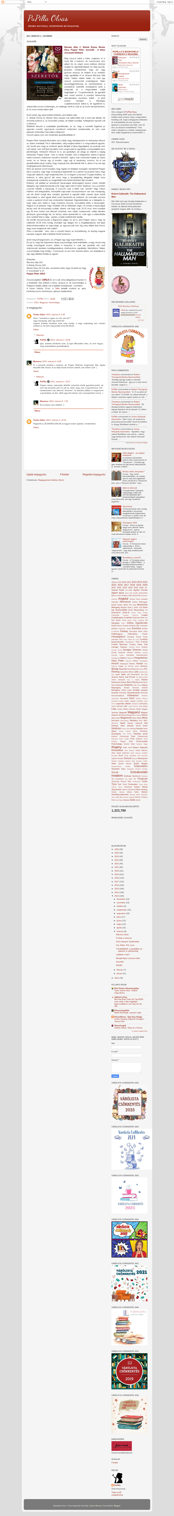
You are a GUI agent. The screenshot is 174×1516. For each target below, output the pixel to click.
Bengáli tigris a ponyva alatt (128, 958)
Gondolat (121, 653)
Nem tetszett (127, 726)
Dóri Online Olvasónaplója (126, 988)
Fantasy (124, 631)
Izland (141, 669)
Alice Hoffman (123, 596)
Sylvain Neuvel (124, 764)
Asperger (114, 602)
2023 (125, 588)
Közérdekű (124, 698)
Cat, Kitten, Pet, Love (125, 945)
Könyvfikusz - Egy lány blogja (128, 1017)
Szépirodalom (140, 766)
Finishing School (134, 637)
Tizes (114, 784)
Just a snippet (133, 680)
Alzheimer (144, 595)
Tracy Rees (143, 784)
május (119, 924)
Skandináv (133, 755)
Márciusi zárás (122, 935)
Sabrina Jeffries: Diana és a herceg (128, 1028)
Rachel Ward (129, 744)
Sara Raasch (129, 750)
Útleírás (121, 792)
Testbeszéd (136, 781)
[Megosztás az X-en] (67, 298)
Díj (146, 620)
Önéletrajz (143, 731)
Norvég (133, 729)
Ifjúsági (114, 669)
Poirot (145, 739)
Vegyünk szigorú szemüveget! (130, 540)
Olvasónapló (120, 1026)
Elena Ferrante (123, 626)
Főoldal (64, 474)
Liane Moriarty (117, 706)
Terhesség (115, 781)
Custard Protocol (130, 615)
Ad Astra (128, 590)
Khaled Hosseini (131, 688)
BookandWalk (121, 610)
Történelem (133, 784)
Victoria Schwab (128, 797)
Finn (121, 639)
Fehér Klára (142, 631)
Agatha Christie (140, 590)
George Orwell (116, 650)
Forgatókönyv (129, 642)
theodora (115, 375)
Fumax (133, 644)
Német (138, 726)
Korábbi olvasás (140, 690)
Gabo (139, 644)
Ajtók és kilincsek (130, 488)
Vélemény (144, 794)
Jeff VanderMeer (133, 674)
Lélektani (134, 703)
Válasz (36, 330)
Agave (114, 592)
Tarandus (144, 776)
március (120, 931)
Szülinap (127, 776)
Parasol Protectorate (120, 736)
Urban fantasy (141, 789)
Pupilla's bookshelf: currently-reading (126, 52)
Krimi (131, 698)
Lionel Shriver (133, 706)
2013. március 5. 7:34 (58, 401)
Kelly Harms (137, 685)
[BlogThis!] (65, 298)
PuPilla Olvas (48, 18)
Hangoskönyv (140, 658)
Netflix (145, 726)
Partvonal (114, 739)
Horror (132, 664)
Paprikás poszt (140, 734)
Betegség (115, 607)
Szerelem (115, 769)
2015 (113, 585)
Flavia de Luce (133, 639)
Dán (146, 617)
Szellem (127, 766)
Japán (117, 674)
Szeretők (120, 962)
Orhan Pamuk (124, 731)
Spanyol (134, 758)
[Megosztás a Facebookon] (70, 298)
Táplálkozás (136, 776)
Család (144, 615)
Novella (139, 729)
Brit (146, 610)
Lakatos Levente (136, 701)
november (121, 903)
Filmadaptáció (118, 636)
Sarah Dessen (135, 753)
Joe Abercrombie (141, 677)
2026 (141, 588)
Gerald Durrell (124, 78)
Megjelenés (126, 717)
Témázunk (142, 778)
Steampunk (142, 758)
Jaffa (57, 288)
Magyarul (44, 303)
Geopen (144, 647)
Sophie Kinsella (117, 758)
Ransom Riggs (141, 744)
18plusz (114, 582)
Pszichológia (54, 303)
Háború (123, 658)
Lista (113, 709)
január (120, 973)
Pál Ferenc (127, 734)
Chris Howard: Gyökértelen (127, 942)
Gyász (121, 655)
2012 (134, 582)
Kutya (127, 701)
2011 (129, 582)
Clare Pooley (142, 612)
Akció (127, 593)
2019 (138, 585)
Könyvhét (144, 693)
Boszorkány (139, 610)
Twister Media (140, 787)
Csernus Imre (138, 618)
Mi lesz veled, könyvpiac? (134, 472)
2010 (124, 582)
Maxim (144, 715)
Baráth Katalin (116, 605)
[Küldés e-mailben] (62, 298)
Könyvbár (122, 693)
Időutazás (143, 666)
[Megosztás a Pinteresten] (72, 298)
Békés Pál (128, 605)
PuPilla (40, 299)
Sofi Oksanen (142, 755)
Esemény (136, 628)
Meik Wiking (137, 718)
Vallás (136, 792)
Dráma (130, 623)
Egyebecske (141, 623)
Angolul (123, 598)
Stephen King (130, 761)
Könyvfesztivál (133, 693)
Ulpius (124, 790)
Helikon (135, 661)
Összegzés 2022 (130, 523)
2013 (36, 303)
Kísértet (144, 688)
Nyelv (145, 729)
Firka (125, 639)
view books (141, 320)
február (120, 970)
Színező (138, 769)
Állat (130, 596)
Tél (135, 779)
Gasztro (123, 647)
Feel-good (133, 631)
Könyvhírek (127, 506)
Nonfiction (116, 728)
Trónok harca (116, 787)
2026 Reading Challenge (128, 306)
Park (133, 736)
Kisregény (115, 690)
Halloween (130, 658)
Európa (144, 629)
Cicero (133, 612)
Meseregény (124, 720)
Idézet (137, 666)
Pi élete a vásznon (124, 938)
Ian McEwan (129, 666)
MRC (145, 721)
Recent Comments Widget (139, 442)
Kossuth (114, 693)
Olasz (113, 731)
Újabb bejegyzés (36, 474)
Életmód (132, 626)
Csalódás (128, 618)
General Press (134, 647)
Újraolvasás (116, 789)
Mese (144, 717)
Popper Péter (126, 741)
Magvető (123, 713)
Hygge (120, 666)
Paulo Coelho (124, 739)
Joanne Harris (117, 677)
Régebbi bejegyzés (94, 474)
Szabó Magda (140, 764)
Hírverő (115, 663)
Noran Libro (126, 728)
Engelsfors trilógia (125, 628)
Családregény (117, 618)
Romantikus (117, 750)
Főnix (138, 642)
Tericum (123, 781)
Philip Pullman (136, 739)
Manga (129, 715)
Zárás (132, 800)
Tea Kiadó (128, 779)
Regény (116, 747)
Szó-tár (114, 772)
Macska (132, 709)
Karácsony (116, 682)
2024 (130, 588)
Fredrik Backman (119, 644)
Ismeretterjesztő (133, 669)
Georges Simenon (132, 649)
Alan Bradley (134, 593)
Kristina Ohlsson (142, 698)
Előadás (114, 629)
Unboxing (131, 790)
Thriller (144, 781)
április (119, 928)
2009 (120, 582)
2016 (120, 585)
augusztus (121, 913)
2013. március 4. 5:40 (55, 315)
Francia (144, 642)
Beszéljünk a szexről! (132, 558)
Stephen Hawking (117, 761)
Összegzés (116, 734)
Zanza (126, 800)
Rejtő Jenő (127, 748)
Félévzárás (132, 634)
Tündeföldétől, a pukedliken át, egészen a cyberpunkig (129, 950)
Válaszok (40, 335)
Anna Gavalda (141, 599)
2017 (126, 585)
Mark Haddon (136, 715)
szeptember (122, 910)
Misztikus (134, 720)
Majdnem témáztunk (118, 715)
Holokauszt (124, 664)
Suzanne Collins (141, 761)
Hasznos (128, 661)
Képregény (116, 688)
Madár (138, 709)
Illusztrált (123, 669)
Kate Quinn (143, 682)
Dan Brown (116, 620)
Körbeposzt (132, 695)
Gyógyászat (115, 658)
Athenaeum (125, 601)
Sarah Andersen (122, 753)
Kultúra (121, 701)
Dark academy (138, 620)
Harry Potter (117, 660)
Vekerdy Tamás (135, 794)
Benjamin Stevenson (126, 65)
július (119, 917)
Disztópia (115, 623)
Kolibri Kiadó (126, 690)
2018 (132, 585)
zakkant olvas (120, 997)
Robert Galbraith (140, 747)
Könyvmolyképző (117, 696)
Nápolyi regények (134, 723)
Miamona (37, 361)
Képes (144, 685)
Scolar (126, 755)
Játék (123, 674)
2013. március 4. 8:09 (51, 361)
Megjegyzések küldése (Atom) (51, 480)
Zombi (138, 800)
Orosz (135, 731)
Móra (140, 720)
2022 (119, 588)
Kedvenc (128, 685)
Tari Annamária (117, 779)
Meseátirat (115, 721)
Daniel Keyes (127, 620)
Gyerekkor (130, 655)
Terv (129, 781)
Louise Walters (123, 709)
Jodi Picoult (130, 677)
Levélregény (142, 704)
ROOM (119, 965)
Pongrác (114, 741)
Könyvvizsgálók (121, 1010)
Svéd (113, 764)
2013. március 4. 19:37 (60, 382)
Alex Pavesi (123, 89)
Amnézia (114, 599)
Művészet (114, 723)
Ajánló (121, 593)
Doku (123, 623)
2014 (145, 582)
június (119, 921)
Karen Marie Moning (130, 682)
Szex (123, 769)
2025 (136, 588)
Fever (144, 634)
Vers (121, 797)
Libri (125, 706)
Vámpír (144, 792)
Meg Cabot (115, 718)
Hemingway (143, 661)
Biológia (124, 607)
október (120, 906)
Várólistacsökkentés (120, 795)
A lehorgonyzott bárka (123, 73)
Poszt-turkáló (141, 741)
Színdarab (130, 769)
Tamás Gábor (39, 315)
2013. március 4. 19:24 (56, 420)
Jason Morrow (96, 1506)
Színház (144, 769)
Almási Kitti (136, 596)
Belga (134, 605)
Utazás (114, 792)
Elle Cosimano (141, 626)
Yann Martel (119, 800)
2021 (113, 588)
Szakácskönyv (116, 766)
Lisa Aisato (143, 706)
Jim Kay (144, 674)
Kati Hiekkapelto (117, 685)
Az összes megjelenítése (139, 1031)
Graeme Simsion (134, 653)
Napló (122, 723)
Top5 (120, 784)
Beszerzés (142, 604)
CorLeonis (115, 615)
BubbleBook (116, 613)
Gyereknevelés (141, 655)
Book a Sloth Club (135, 607)
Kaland (144, 680)
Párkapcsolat (142, 736)
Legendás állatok (123, 704)
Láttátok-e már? (123, 955)
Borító (130, 610)
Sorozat (127, 758)
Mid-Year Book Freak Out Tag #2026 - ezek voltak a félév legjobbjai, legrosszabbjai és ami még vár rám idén (129, 1002)
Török (125, 784)
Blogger (117, 1506)
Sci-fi (121, 756)
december (121, 899)
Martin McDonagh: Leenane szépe (127, 1013)
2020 (145, 585)
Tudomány (128, 787)
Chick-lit (125, 613)
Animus (132, 599)
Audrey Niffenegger (139, 602)
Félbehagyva (117, 634)
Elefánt (114, 626)
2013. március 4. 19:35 (60, 340)
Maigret (144, 713)
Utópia (129, 792)
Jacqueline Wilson (127, 672)
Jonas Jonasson (118, 680)
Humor (139, 663)
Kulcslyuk (114, 701)
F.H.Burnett (115, 631)
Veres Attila (115, 797)
